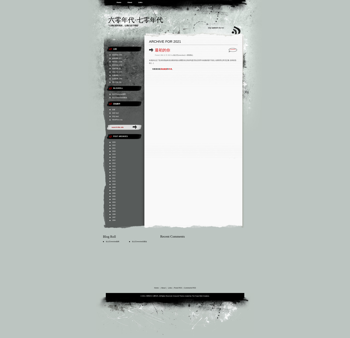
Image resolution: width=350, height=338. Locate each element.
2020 (114, 151)
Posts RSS (178, 288)
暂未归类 (115, 68)
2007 (114, 190)
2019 (114, 154)
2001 (114, 208)
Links (140, 2)
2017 (114, 160)
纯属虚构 (115, 75)
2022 (114, 145)
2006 (114, 193)
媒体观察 (115, 58)
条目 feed (115, 113)
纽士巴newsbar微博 (119, 94)
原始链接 (164, 69)
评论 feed (115, 116)
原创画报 (115, 55)
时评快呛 (115, 65)
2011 (113, 178)
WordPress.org (117, 119)
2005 (114, 196)
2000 (114, 211)
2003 (114, 202)
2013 (114, 172)
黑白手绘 (115, 82)
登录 (113, 109)
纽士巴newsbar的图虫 (119, 97)
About (129, 2)
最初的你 (162, 50)
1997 (114, 217)
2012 (114, 175)
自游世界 (115, 79)
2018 (114, 157)
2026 (114, 142)
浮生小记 (115, 72)
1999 (114, 214)
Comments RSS (190, 288)
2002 (114, 205)
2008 (114, 187)
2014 (114, 169)
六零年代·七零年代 (135, 20)
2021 (114, 148)
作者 (170, 69)
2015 (114, 166)
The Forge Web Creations (200, 296)
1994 (114, 220)
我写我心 (115, 61)
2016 (114, 163)
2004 (114, 199)
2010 (114, 181)
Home (119, 2)
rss (222, 28)
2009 (114, 184)
